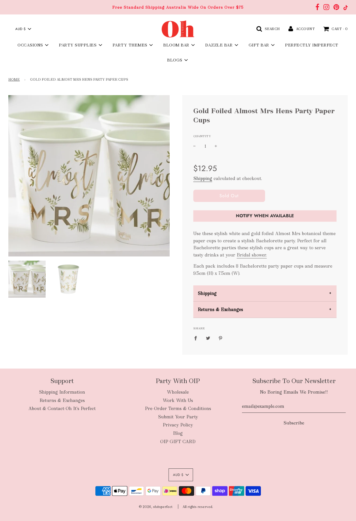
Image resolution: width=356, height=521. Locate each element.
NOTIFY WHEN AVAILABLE (265, 216)
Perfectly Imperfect (311, 45)
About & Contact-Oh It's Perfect (62, 408)
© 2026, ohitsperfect (155, 507)
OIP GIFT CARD (178, 442)
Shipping (202, 178)
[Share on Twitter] (208, 338)
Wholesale (178, 392)
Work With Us (178, 400)
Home (14, 79)
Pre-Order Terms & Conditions (178, 408)
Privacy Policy (178, 425)
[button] (23, 29)
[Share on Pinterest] (220, 338)
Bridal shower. (252, 255)
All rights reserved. (197, 507)
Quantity (202, 136)
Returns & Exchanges (220, 309)
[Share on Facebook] (197, 338)
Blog (178, 433)
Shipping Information (62, 392)
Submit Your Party (178, 417)
